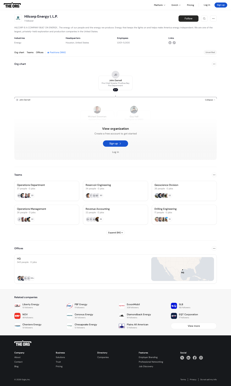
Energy (17, 42)
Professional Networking (151, 361)
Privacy (193, 379)
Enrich (175, 5)
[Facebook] (195, 358)
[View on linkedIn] (169, 42)
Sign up (221, 4)
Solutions (60, 357)
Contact (18, 361)
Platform (158, 5)
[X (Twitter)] (182, 358)
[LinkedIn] (188, 358)
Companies (103, 357)
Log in (207, 4)
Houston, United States (77, 42)
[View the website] (174, 42)
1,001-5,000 (123, 42)
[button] (115, 83)
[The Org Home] (12, 5)
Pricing (59, 366)
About (17, 357)
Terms (183, 379)
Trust (58, 361)
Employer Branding (148, 357)
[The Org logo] (22, 343)
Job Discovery (146, 366)
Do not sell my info (208, 379)
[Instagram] (201, 358)
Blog (16, 366)
